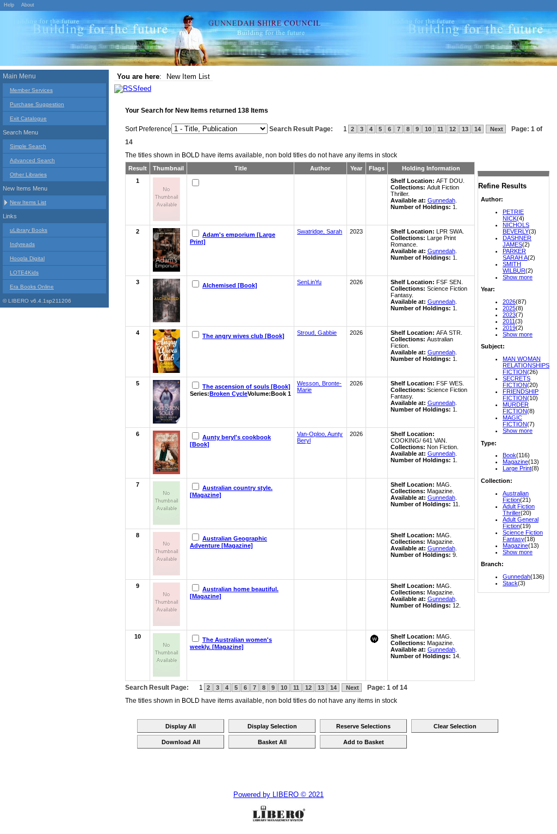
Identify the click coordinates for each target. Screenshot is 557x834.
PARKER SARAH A (515, 254)
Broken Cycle (228, 393)
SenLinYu (309, 282)
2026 (509, 301)
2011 (509, 321)
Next (495, 129)
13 (465, 129)
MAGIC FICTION (515, 420)
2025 (509, 308)
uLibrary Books (28, 230)
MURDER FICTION (516, 407)
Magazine (515, 461)
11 (440, 129)
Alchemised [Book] (229, 285)
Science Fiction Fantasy (523, 535)
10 (428, 129)
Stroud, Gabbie (317, 332)
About (27, 5)
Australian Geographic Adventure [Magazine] (228, 542)
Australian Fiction (516, 496)
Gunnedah (516, 576)
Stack (510, 583)
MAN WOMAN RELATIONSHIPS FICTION (526, 365)
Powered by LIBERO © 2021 (278, 794)
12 (452, 129)
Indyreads (22, 244)
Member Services (31, 90)
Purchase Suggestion (37, 104)
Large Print (517, 468)
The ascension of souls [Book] (246, 386)
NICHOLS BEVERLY (516, 228)
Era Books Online (32, 287)
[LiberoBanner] (163, 40)
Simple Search (28, 146)
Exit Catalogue (28, 118)
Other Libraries (28, 174)
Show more (518, 277)
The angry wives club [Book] (243, 336)
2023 (509, 314)
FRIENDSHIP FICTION (521, 394)
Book (509, 455)
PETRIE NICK (513, 215)
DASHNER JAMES (517, 241)
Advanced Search (32, 160)
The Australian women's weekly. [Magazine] (231, 643)
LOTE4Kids (24, 272)
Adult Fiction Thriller (519, 509)
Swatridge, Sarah (319, 231)
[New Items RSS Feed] (132, 88)
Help (9, 5)
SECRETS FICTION (516, 381)
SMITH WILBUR (514, 267)
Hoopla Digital (27, 258)
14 (477, 129)
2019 (509, 327)
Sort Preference (148, 129)
